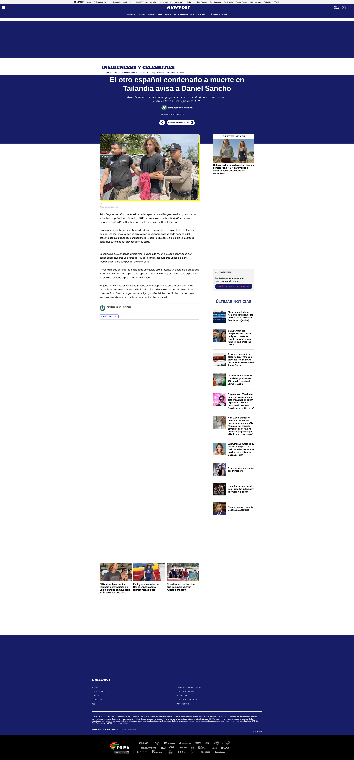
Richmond (143, 751)
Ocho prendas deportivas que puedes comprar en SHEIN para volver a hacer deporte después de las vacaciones (233, 169)
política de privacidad (187, 700)
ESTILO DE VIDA (143, 73)
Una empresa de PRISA (121, 745)
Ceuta (88, 2)
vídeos (168, 15)
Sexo (182, 73)
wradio (172, 747)
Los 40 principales (158, 743)
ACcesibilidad (183, 704)
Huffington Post (149, 747)
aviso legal (182, 696)
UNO (164, 747)
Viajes (134, 73)
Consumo (126, 73)
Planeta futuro (213, 747)
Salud (108, 73)
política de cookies (185, 692)
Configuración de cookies (189, 688)
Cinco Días (183, 747)
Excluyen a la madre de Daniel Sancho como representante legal (146, 587)
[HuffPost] (101, 679)
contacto (96, 696)
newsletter (97, 700)
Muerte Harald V (136, 2)
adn (216, 743)
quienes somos (98, 692)
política (131, 15)
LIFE (160, 15)
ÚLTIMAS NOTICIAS (219, 15)
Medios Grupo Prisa (121, 752)
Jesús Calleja (150, 2)
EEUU (276, 2)
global (141, 15)
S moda (194, 751)
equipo (95, 688)
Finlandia (267, 2)
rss (93, 704)
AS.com (207, 743)
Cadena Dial (193, 747)
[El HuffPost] (178, 7)
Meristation (220, 751)
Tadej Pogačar (215, 2)
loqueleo (206, 751)
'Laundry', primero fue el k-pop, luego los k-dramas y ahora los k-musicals (241, 489)
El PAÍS (145, 743)
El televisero (181, 15)
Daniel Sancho (109, 316)
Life (103, 73)
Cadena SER (198, 743)
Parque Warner (241, 2)
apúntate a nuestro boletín (234, 286)
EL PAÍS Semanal (203, 747)
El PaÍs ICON (182, 751)
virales (151, 15)
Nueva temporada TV (182, 2)
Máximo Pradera (200, 2)
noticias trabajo (199, 15)
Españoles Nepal (120, 2)
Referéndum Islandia (102, 2)
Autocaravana (255, 2)
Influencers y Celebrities (138, 68)
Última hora (336, 7)
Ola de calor (228, 2)
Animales (116, 73)
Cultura (160, 73)
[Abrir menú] (3, 7)
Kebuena (223, 747)
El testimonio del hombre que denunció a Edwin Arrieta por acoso (181, 587)
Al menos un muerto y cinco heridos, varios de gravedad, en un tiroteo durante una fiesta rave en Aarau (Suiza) (241, 359)
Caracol (226, 743)
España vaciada (164, 2)
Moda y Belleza (172, 73)
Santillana (172, 743)
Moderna (157, 751)
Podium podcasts (170, 751)
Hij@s (153, 73)
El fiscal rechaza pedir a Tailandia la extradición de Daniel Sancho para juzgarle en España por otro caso (115, 588)
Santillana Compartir (186, 743)
